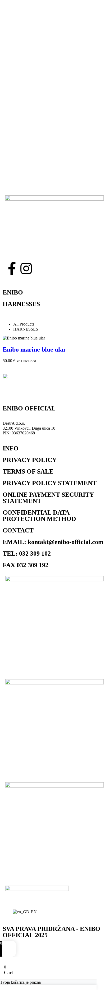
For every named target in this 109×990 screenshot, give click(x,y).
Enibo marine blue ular (34, 349)
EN (31, 912)
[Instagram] (26, 268)
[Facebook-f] (12, 268)
